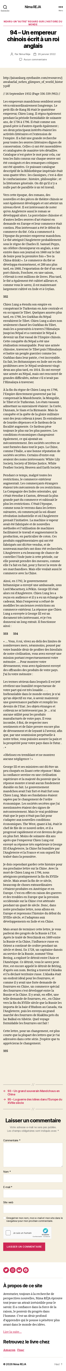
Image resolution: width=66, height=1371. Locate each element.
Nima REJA (33, 7)
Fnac (20, 1350)
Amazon (9, 1350)
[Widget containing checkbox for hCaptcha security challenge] (27, 1233)
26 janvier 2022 (46, 54)
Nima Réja (24, 54)
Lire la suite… (12, 1332)
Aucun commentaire (35, 59)
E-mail (7, 1187)
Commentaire (12, 1140)
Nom (7, 1171)
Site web (8, 1202)
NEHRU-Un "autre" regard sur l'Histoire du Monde (33, 23)
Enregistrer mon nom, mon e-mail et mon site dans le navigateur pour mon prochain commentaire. (34, 1220)
